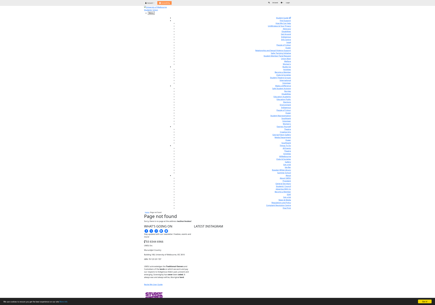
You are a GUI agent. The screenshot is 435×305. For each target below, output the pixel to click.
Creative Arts (285, 132)
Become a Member (283, 72)
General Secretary (283, 183)
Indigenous (286, 37)
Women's (287, 64)
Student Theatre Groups (280, 77)
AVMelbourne (285, 156)
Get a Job (287, 164)
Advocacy (287, 29)
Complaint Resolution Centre (278, 205)
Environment (285, 105)
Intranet (275, 3)
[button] (282, 2)
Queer (288, 48)
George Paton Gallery (281, 134)
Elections (287, 102)
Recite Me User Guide (153, 284)
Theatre (287, 129)
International (285, 80)
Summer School (284, 173)
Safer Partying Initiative (281, 53)
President (287, 181)
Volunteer (286, 83)
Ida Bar (288, 167)
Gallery (288, 162)
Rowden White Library (281, 170)
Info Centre (286, 39)
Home (147, 212)
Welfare (287, 61)
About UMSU (285, 178)
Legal (288, 42)
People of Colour (284, 45)
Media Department (283, 137)
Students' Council (283, 186)
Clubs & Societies (283, 75)
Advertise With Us (283, 189)
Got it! (424, 301)
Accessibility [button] (165, 3)
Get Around (286, 34)
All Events (287, 148)
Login (288, 3)
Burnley (287, 91)
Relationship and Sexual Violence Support (273, 50)
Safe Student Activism (281, 88)
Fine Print (287, 208)
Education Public (284, 99)
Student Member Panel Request (277, 56)
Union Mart (286, 58)
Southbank (286, 118)
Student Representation (280, 115)
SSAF (289, 194)
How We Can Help (283, 23)
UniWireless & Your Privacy (279, 26)
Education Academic (282, 96)
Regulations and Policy (281, 202)
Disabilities (286, 31)
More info (63, 301)
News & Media (285, 200)
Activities (287, 69)
